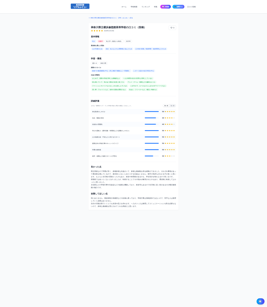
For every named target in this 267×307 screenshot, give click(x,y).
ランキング (146, 7)
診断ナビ (178, 7)
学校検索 (134, 7)
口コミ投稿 (191, 7)
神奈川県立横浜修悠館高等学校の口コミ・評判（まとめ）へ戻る (112, 18)
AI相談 (165, 7)
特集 (155, 7)
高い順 (166, 106)
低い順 (172, 106)
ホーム (124, 7)
